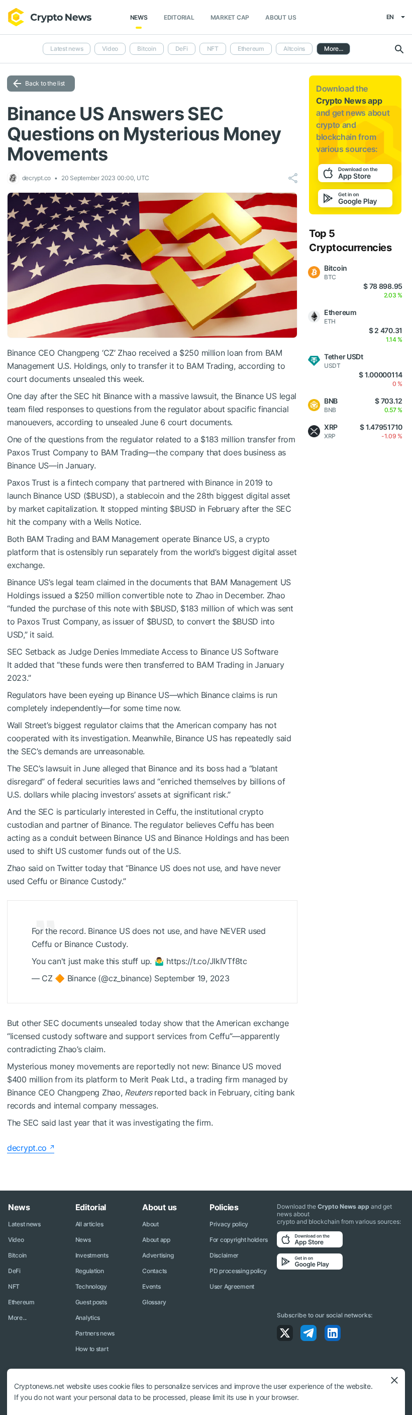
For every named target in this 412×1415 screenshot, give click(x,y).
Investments (92, 1255)
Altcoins (294, 48)
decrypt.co (27, 1148)
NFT (213, 48)
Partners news (95, 1333)
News (139, 17)
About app (156, 1239)
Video (110, 48)
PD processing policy (238, 1271)
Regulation (89, 1271)
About (150, 1224)
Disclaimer (224, 1255)
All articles (89, 1224)
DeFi (181, 48)
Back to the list (45, 83)
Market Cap (230, 17)
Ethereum (251, 48)
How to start (92, 1349)
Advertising (157, 1255)
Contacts (154, 1271)
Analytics (87, 1317)
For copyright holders (239, 1239)
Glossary (154, 1302)
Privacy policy (229, 1224)
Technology (91, 1286)
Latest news (66, 48)
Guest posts (91, 1302)
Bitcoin (146, 48)
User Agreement (232, 1286)
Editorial (179, 17)
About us (280, 17)
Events (151, 1286)
